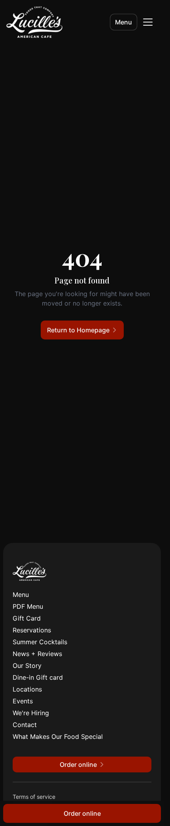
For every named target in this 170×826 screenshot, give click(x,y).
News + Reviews (37, 654)
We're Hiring (31, 713)
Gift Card (27, 618)
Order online (82, 813)
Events (23, 701)
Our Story (27, 665)
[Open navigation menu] (148, 22)
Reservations (32, 630)
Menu (123, 22)
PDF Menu (28, 606)
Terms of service (34, 796)
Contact (25, 725)
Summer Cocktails (40, 642)
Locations (27, 689)
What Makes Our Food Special (58, 736)
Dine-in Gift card (38, 677)
